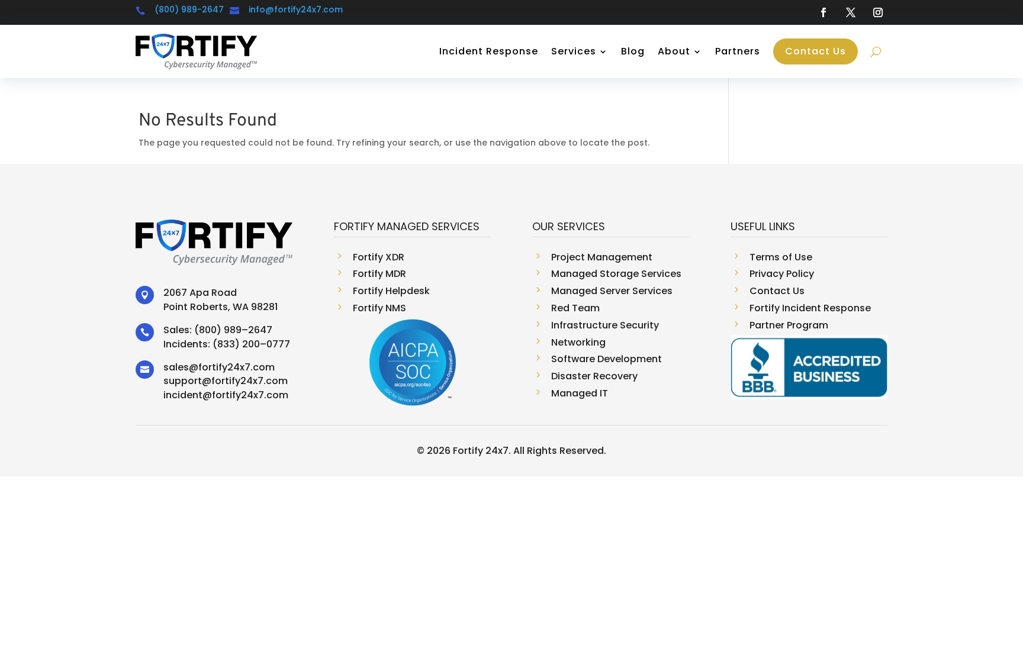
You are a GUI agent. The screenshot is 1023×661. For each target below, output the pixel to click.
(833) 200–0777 (251, 344)
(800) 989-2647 (189, 9)
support (182, 381)
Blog (633, 51)
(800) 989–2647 (233, 330)
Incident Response (488, 51)
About (674, 51)
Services (573, 51)
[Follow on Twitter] (850, 12)
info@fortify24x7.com (296, 9)
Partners (737, 51)
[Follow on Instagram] (877, 12)
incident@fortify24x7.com (225, 395)
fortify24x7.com (236, 367)
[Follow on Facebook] (823, 12)
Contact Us (815, 51)
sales (176, 367)
